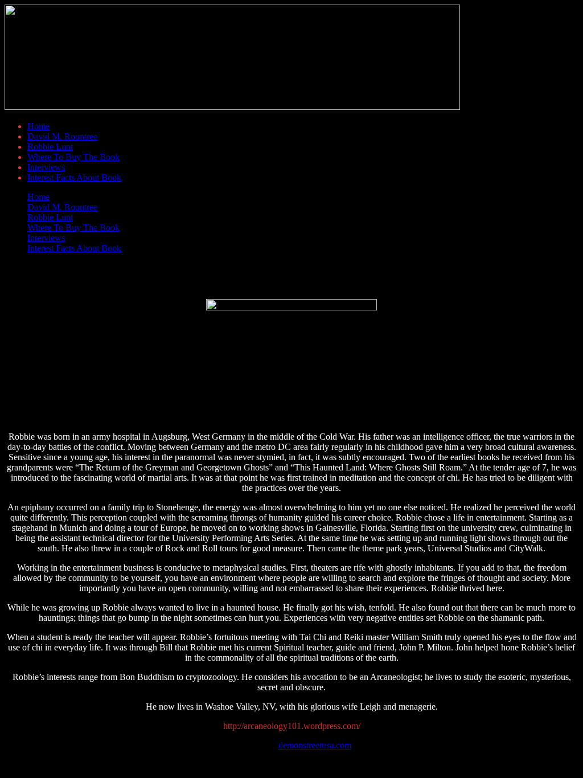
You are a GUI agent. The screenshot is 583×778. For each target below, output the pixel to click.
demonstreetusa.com (314, 745)
